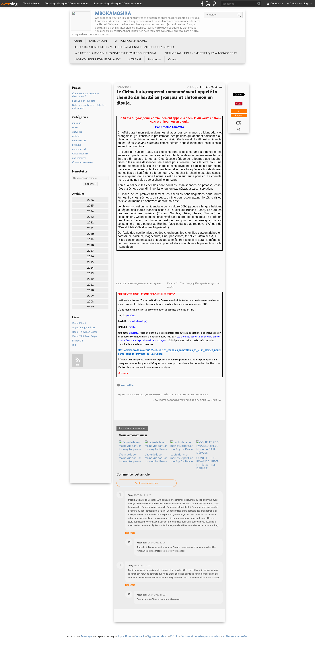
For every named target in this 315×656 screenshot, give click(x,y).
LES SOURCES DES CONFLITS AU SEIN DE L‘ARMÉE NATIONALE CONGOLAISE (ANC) (124, 46)
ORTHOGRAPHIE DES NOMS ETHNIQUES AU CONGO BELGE (201, 53)
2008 (90, 301)
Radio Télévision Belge (84, 336)
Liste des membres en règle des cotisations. (88, 106)
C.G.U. (173, 636)
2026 (90, 199)
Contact (173, 59)
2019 (90, 239)
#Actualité (127, 385)
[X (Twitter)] (208, 3)
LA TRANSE (134, 59)
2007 (90, 307)
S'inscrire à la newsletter (132, 428)
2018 (90, 245)
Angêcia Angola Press (83, 327)
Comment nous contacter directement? (86, 95)
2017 (90, 250)
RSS (77, 365)
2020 (90, 233)
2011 (90, 284)
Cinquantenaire (80, 153)
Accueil (78, 40)
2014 (90, 267)
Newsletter (154, 59)
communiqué (79, 149)
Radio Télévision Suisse (84, 331)
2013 (90, 273)
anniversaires (79, 157)
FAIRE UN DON (98, 40)
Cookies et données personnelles (200, 636)
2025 (90, 205)
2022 (90, 222)
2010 (90, 290)
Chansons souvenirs (82, 162)
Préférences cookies (235, 636)
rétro (75, 127)
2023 (90, 216)
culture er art (79, 140)
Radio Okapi (79, 323)
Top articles (124, 636)
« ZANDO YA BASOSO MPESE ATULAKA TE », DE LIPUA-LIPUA (185, 400)
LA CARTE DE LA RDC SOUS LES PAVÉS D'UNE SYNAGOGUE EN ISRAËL (116, 53)
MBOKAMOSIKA (113, 13)
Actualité (77, 131)
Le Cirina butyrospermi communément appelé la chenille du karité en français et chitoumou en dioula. (166, 97)
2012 (90, 278)
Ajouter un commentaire (146, 483)
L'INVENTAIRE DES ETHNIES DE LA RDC (97, 59)
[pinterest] (214, 3)
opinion (76, 136)
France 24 (77, 340)
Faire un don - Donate (83, 100)
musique (76, 122)
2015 (90, 262)
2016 (90, 256)
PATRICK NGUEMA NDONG (130, 40)
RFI (74, 344)
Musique (76, 144)
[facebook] (202, 3)
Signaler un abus (157, 636)
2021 (90, 228)
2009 (90, 295)
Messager (87, 636)
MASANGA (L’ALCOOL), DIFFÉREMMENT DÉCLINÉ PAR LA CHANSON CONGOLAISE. (164, 394)
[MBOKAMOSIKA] (81, 20)
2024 (90, 211)
